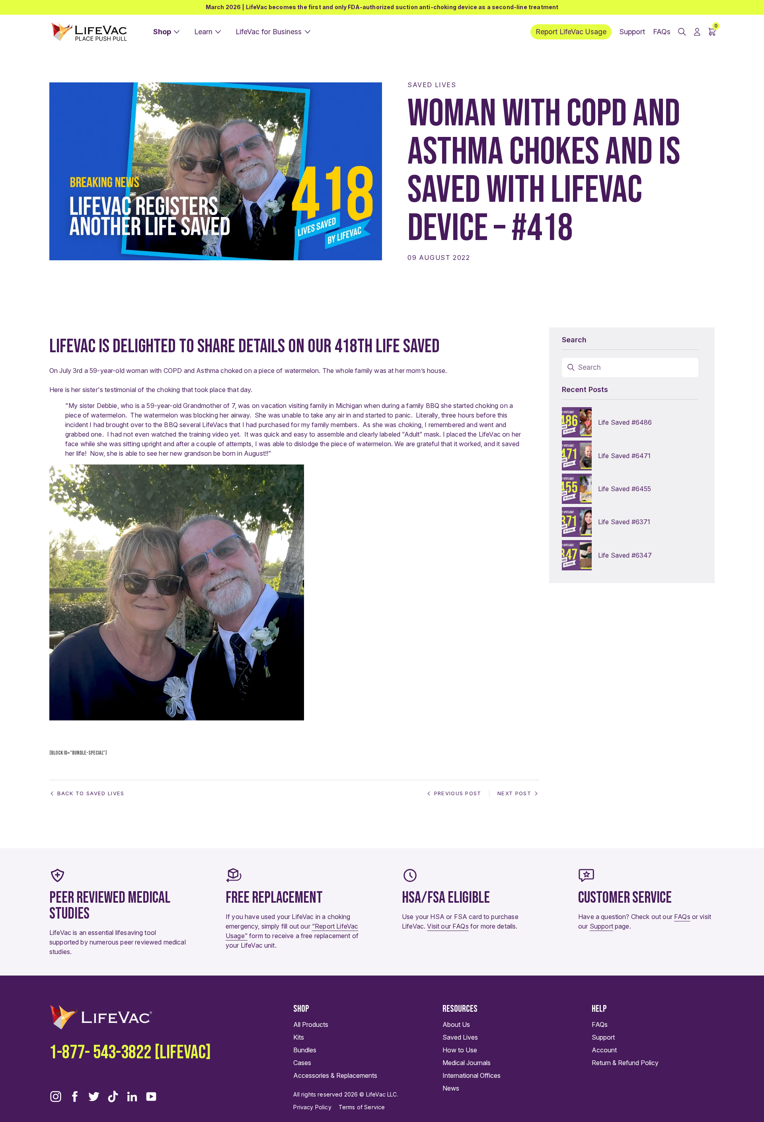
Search (589, 367)
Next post (514, 793)
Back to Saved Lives (91, 793)
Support (601, 926)
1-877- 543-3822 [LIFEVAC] (130, 1052)
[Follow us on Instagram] (55, 1096)
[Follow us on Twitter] (94, 1096)
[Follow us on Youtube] (151, 1096)
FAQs (682, 917)
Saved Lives (431, 85)
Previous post (457, 793)
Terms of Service (362, 1107)
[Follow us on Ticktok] (113, 1096)
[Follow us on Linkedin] (132, 1096)
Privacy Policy (312, 1107)
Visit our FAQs (447, 926)
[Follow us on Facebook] (74, 1096)
